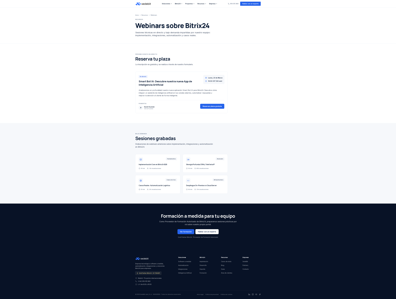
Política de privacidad (212, 294)
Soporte (202, 269)
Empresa (212, 4)
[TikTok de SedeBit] (260, 294)
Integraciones (182, 269)
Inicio (137, 15)
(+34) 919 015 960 (144, 281)
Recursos (200, 4)
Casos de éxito (226, 261)
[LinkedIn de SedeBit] (249, 294)
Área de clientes (226, 273)
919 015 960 (234, 4)
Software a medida (184, 261)
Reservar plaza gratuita (212, 106)
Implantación (204, 261)
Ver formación (186, 232)
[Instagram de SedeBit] (253, 294)
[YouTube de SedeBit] (256, 294)
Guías (223, 269)
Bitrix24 (178, 4)
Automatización (183, 265)
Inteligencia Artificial (185, 273)
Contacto (246, 269)
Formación (203, 273)
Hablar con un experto (250, 4)
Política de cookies (226, 294)
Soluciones (166, 4)
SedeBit (245, 261)
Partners (245, 265)
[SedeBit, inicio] (143, 4)
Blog (222, 265)
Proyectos (189, 4)
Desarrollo (203, 265)
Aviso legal (200, 294)
